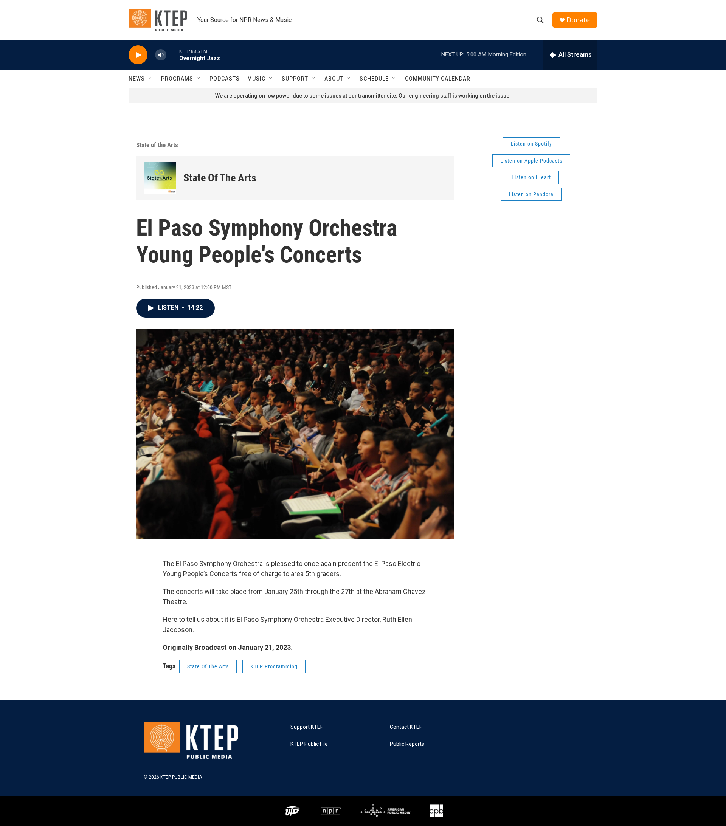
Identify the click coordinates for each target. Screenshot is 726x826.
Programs (177, 79)
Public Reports (407, 744)
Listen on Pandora (531, 194)
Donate (578, 20)
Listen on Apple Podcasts (531, 161)
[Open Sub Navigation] (150, 79)
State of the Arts (157, 145)
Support (295, 79)
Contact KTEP (406, 727)
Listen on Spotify (531, 144)
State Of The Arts (219, 178)
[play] (138, 55)
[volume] (160, 55)
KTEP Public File (309, 744)
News (137, 79)
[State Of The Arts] (160, 178)
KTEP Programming (274, 666)
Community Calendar (437, 79)
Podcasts (224, 79)
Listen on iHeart (531, 177)
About (333, 79)
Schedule (374, 79)
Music (256, 79)
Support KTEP (307, 727)
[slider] (173, 55)
